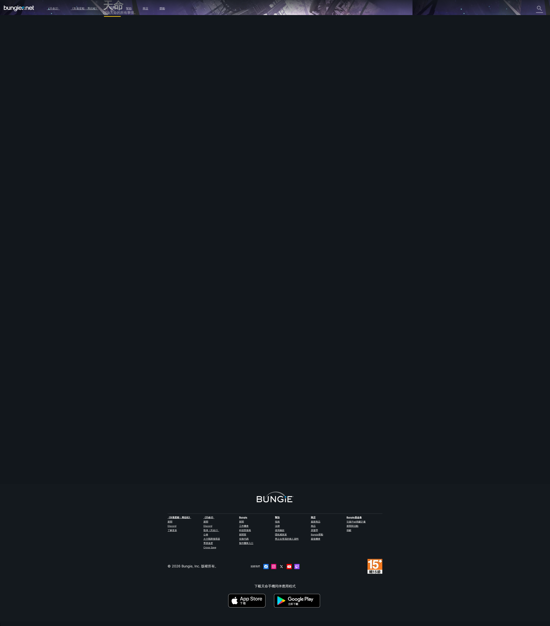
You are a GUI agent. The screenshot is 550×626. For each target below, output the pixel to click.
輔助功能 (113, 76)
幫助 (129, 8)
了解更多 (172, 530)
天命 (109, 119)
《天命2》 (53, 8)
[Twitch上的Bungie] (296, 566)
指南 (277, 521)
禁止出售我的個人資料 (287, 538)
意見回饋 (113, 34)
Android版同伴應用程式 (124, 90)
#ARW (214, 168)
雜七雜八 (113, 123)
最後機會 (315, 538)
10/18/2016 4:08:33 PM (230, 195)
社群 (112, 7)
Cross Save (209, 547)
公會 (205, 534)
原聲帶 (314, 530)
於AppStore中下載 (250, 601)
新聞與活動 (352, 525)
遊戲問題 (113, 71)
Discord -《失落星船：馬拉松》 (131, 133)
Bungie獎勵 (317, 534)
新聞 (170, 521)
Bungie (243, 517)
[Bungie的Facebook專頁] (266, 566)
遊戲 (109, 48)
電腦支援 (113, 95)
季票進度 (208, 543)
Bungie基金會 (354, 517)
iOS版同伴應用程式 (121, 86)
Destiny (18, 8)
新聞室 (242, 534)
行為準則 (112, 139)
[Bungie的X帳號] (281, 566)
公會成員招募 (116, 114)
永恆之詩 (113, 67)
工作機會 (244, 525)
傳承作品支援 (116, 104)
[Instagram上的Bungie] (273, 566)
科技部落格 (245, 530)
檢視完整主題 (201, 186)
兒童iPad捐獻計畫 (356, 521)
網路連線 (113, 62)
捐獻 (349, 530)
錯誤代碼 (113, 57)
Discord (172, 525)
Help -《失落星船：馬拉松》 (128, 128)
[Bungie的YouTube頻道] (289, 566)
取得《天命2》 (211, 530)
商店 (145, 8)
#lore (206, 168)
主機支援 (113, 100)
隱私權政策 (281, 534)
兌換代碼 (244, 538)
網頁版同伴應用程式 (121, 81)
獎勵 (162, 8)
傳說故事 (113, 43)
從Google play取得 (298, 601)
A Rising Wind (202, 95)
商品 (313, 525)
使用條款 (279, 530)
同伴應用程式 (116, 109)
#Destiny (196, 168)
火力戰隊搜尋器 (211, 538)
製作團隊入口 (246, 543)
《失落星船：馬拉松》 (85, 8)
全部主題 (113, 24)
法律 (277, 525)
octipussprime (202, 464)
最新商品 (315, 521)
